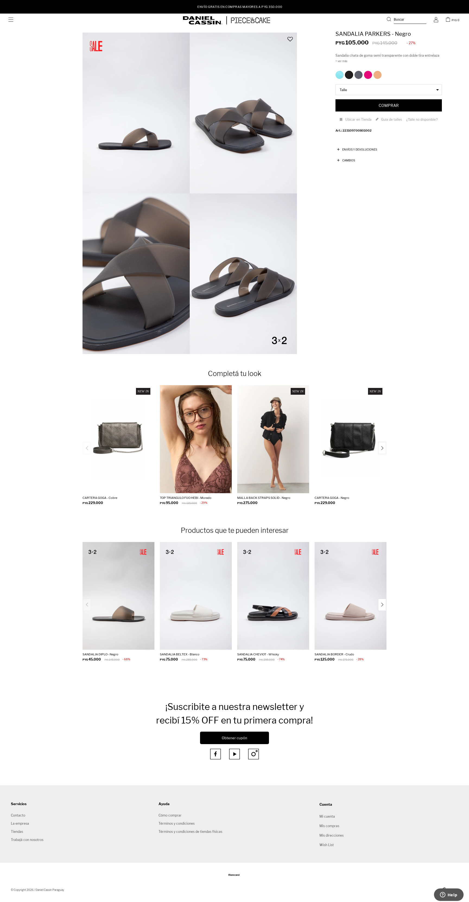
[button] (406, 20)
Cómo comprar (170, 815)
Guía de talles (391, 119)
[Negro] (349, 75)
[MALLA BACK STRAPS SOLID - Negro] (273, 439)
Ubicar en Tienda (358, 119)
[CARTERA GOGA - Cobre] (118, 439)
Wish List (326, 845)
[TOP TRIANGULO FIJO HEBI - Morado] (196, 439)
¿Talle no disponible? (422, 120)
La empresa (20, 823)
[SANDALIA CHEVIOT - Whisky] (273, 596)
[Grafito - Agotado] (358, 75)
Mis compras (329, 826)
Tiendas (17, 832)
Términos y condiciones (177, 823)
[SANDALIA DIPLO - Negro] (118, 596)
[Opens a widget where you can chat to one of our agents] (449, 895)
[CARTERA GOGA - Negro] (350, 439)
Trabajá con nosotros (27, 840)
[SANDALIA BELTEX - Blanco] (196, 596)
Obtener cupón (234, 738)
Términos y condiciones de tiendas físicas (190, 832)
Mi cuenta (327, 816)
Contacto (18, 815)
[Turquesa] (339, 75)
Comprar (389, 105)
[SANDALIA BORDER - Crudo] (350, 596)
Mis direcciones (331, 835)
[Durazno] (377, 75)
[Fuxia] (368, 75)
